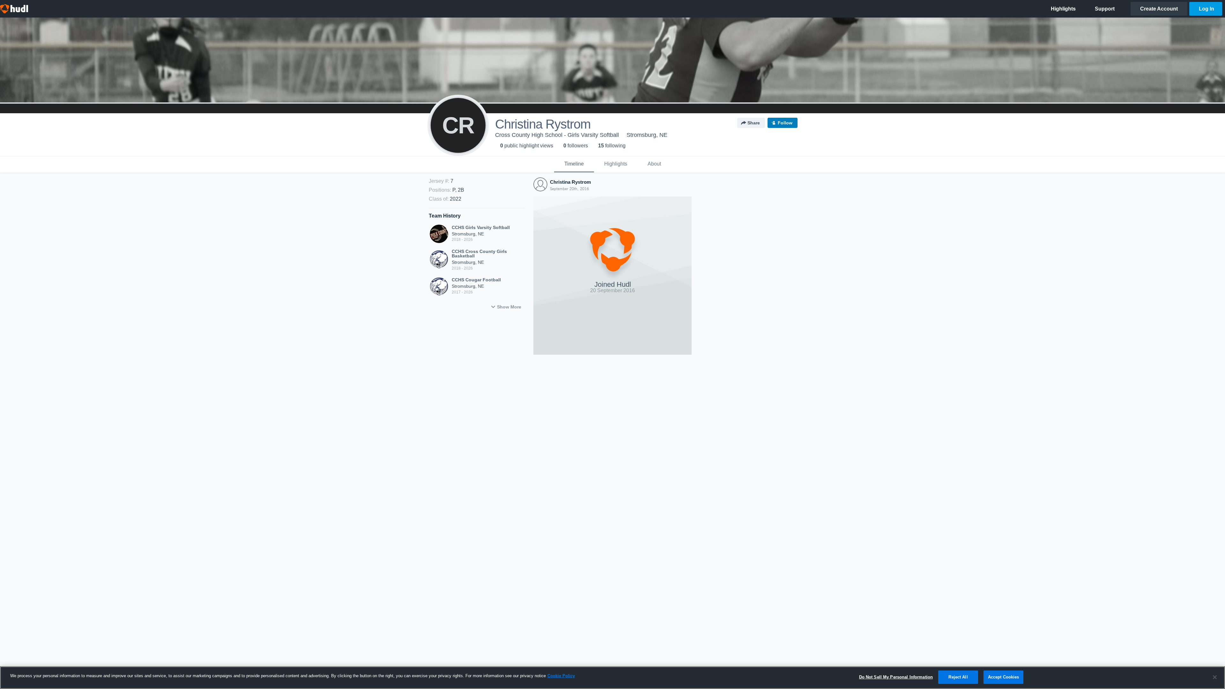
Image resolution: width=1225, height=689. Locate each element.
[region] (612, 677)
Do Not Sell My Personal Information (896, 677)
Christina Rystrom (570, 182)
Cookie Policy (561, 675)
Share (753, 122)
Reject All (958, 677)
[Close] (1215, 677)
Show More (509, 306)
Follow (785, 122)
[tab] (574, 164)
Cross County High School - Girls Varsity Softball (557, 135)
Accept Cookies (1003, 677)
